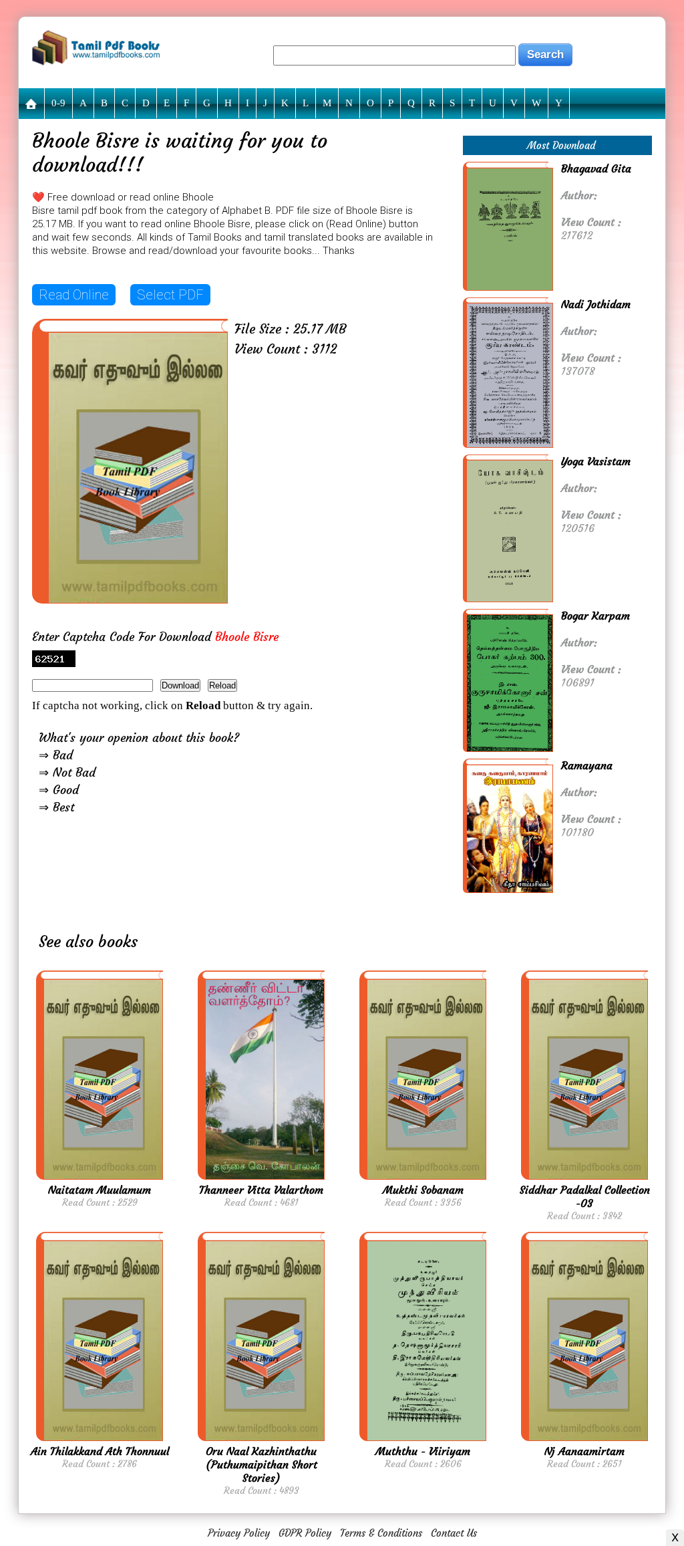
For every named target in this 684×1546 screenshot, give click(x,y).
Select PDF (170, 295)
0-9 (58, 103)
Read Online (74, 295)
